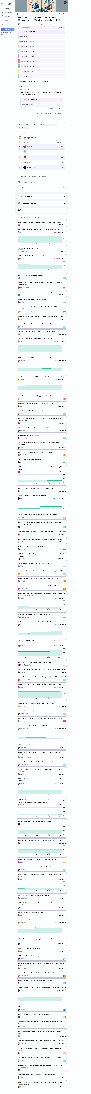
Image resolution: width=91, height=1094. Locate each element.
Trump (35, 125)
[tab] (22, 177)
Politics (21, 125)
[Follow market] (60, 14)
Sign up (7, 29)
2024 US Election (24, 127)
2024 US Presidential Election (48, 125)
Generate (60, 120)
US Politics (29, 125)
